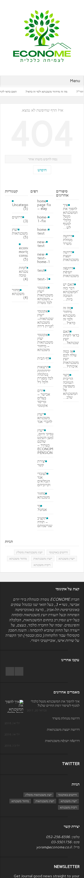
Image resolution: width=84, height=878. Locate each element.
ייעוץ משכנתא (67, 558)
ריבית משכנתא (42, 565)
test (41, 270)
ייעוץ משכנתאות (42, 558)
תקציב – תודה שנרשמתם (44, 522)
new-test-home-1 (43, 258)
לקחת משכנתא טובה (25, 271)
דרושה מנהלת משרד (67, 240)
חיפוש (42, 170)
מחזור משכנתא (18, 292)
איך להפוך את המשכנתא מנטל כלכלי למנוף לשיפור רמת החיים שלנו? (55, 703)
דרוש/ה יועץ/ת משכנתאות (71, 272)
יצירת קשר (41, 463)
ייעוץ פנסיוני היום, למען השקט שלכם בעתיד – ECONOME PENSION (46, 441)
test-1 (43, 279)
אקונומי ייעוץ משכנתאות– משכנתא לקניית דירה (46, 318)
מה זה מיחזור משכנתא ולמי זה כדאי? (53, 91)
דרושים (17, 217)
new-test (41, 244)
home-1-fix (42, 219)
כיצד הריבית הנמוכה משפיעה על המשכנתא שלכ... (70, 386)
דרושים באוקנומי (58, 552)
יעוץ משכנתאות (20, 231)
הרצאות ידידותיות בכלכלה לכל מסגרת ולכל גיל (45, 374)
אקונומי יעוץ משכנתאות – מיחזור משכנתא (45, 342)
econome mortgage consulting (27, 251)
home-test (42, 231)
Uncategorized (24, 205)
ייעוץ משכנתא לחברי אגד (44, 418)
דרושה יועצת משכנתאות (71, 256)
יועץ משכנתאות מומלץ (29, 552)
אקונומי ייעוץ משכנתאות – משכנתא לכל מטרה (45, 295)
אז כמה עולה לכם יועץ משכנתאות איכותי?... (71, 359)
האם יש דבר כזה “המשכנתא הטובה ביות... (71, 292)
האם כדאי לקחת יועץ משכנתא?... (72, 337)
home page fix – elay (44, 205)
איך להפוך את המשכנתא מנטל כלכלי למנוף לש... (70, 216)
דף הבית (43, 358)
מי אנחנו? (42, 508)
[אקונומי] (42, 36)
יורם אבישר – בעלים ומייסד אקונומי (43, 398)
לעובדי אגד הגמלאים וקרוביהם (43, 479)
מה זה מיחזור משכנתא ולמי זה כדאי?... (69, 315)
